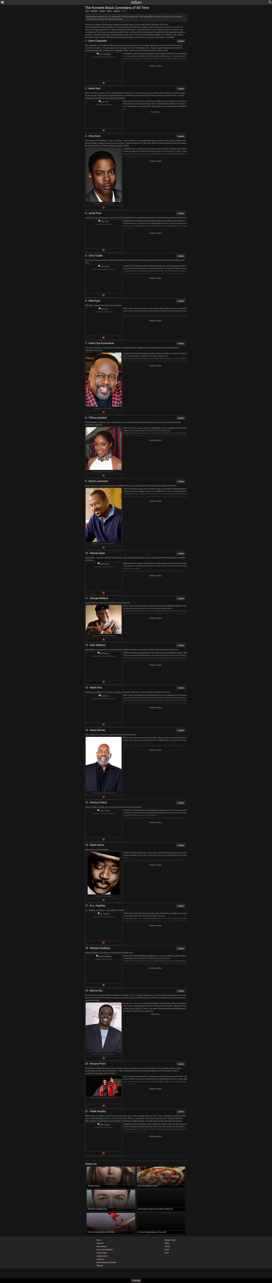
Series (167, 1249)
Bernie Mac (96, 990)
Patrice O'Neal (98, 802)
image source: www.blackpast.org (103, 916)
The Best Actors (94, 1186)
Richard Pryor (98, 1063)
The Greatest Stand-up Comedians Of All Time (155, 1209)
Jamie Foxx (95, 213)
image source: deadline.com (103, 104)
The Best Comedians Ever (97, 1209)
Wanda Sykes (97, 553)
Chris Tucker (96, 255)
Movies (167, 1246)
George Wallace (99, 598)
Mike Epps (94, 300)
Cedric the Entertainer (101, 343)
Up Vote (180, 41)
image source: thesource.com (104, 312)
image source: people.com (104, 224)
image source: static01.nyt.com (103, 567)
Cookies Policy (101, 1256)
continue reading (155, 66)
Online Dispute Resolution (106, 1262)
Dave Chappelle (98, 40)
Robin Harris (97, 844)
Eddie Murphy (98, 1111)
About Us (99, 1243)
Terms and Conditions (104, 1249)
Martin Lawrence (98, 481)
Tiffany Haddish (98, 417)
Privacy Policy (101, 1253)
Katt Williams (98, 644)
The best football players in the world (152, 1232)
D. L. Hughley (97, 905)
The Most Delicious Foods (147, 1186)
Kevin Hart (95, 88)
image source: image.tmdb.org (103, 203)
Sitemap (99, 1265)
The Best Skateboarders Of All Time (101, 1232)
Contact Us (100, 1259)
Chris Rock (95, 135)
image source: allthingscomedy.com (104, 813)
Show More (155, 112)
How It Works (101, 1246)
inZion (136, 2)
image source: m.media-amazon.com (103, 471)
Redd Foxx (96, 687)
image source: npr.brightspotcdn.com (103, 635)
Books (167, 1243)
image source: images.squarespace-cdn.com (103, 1097)
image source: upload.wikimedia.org (104, 57)
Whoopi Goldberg (100, 947)
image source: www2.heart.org (103, 896)
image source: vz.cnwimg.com (104, 1127)
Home (98, 1240)
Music (167, 1252)
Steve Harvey (97, 729)
